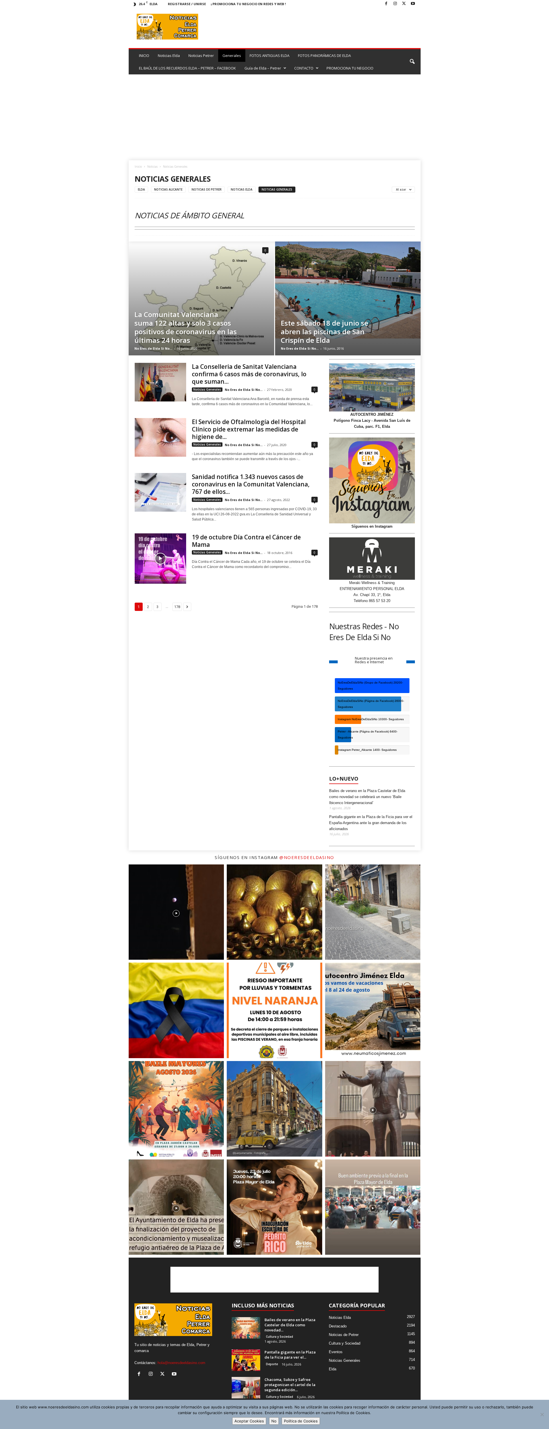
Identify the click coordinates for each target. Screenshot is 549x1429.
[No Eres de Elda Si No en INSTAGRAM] (372, 480)
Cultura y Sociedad (279, 1337)
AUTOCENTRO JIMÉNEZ (371, 414)
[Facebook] (386, 4)
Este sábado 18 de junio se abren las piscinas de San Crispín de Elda (324, 331)
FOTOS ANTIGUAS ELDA (269, 55)
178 (177, 607)
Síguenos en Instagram (372, 526)
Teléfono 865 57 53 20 (372, 601)
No (274, 1421)
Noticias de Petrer (207, 189)
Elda (141, 189)
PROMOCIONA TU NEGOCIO (350, 68)
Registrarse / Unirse (187, 4)
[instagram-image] (176, 912)
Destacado (338, 1326)
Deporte (272, 1364)
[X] (404, 4)
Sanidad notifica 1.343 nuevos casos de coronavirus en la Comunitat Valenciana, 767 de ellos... (251, 484)
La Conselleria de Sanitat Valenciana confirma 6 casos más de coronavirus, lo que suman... (249, 374)
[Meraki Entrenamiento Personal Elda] (372, 558)
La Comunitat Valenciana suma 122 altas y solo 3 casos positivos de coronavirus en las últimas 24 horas (185, 327)
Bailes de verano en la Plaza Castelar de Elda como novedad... (289, 1325)
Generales (231, 55)
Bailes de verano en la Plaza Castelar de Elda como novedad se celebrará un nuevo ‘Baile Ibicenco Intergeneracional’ (367, 797)
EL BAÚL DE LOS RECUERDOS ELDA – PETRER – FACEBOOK (187, 68)
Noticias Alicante (168, 189)
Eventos (336, 1352)
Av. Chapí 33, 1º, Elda (371, 595)
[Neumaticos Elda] (372, 387)
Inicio (138, 167)
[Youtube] (412, 4)
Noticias (152, 167)
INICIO (144, 55)
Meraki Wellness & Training (372, 583)
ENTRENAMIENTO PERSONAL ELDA (372, 589)
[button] (412, 62)
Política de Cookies (301, 1421)
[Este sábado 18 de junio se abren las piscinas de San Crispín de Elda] (348, 290)
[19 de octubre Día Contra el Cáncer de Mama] (160, 558)
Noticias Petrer (201, 55)
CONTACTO (303, 68)
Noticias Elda (169, 55)
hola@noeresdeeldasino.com (181, 1363)
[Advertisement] (275, 117)
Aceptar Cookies (249, 1421)
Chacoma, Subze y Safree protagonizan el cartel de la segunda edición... (289, 1384)
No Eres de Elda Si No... (153, 348)
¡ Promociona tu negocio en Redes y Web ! (248, 4)
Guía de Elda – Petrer (262, 68)
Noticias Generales (277, 189)
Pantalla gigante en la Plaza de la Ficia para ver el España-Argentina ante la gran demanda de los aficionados (370, 823)
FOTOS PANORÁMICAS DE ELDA (324, 55)
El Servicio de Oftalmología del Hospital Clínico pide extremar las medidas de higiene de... (249, 429)
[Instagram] (395, 4)
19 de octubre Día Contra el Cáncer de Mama (246, 541)
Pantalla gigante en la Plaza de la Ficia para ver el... (290, 1354)
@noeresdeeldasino (306, 857)
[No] (542, 1414)
